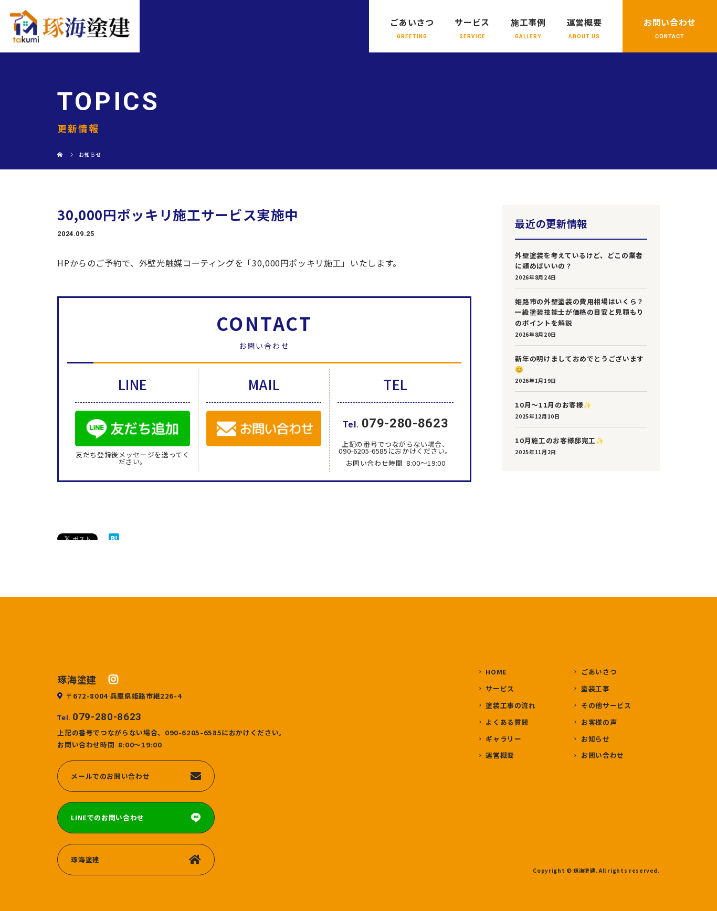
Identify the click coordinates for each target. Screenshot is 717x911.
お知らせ (595, 739)
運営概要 (584, 22)
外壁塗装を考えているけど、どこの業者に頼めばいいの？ (579, 260)
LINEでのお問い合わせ (107, 817)
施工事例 (528, 22)
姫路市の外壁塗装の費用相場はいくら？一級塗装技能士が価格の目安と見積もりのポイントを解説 (579, 312)
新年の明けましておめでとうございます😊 (579, 363)
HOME (496, 672)
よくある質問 (507, 722)
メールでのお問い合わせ (110, 776)
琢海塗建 (85, 859)
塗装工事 (595, 688)
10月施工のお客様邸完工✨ (559, 440)
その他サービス (606, 705)
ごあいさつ (412, 22)
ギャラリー (503, 739)
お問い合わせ (670, 22)
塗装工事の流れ (510, 705)
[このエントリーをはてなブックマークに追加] (114, 538)
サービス (472, 22)
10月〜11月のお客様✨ (553, 405)
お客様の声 (599, 722)
